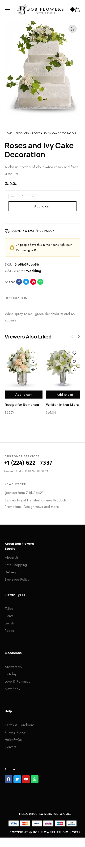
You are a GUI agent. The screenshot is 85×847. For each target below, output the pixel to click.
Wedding (33, 270)
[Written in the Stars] (63, 368)
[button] (72, 336)
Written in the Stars (62, 404)
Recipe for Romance (22, 404)
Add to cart (42, 206)
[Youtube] (26, 779)
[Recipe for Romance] (22, 368)
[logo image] (40, 9)
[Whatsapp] (34, 779)
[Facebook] (8, 779)
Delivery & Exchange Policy (33, 231)
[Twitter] (17, 779)
